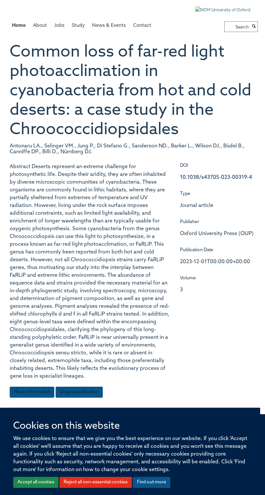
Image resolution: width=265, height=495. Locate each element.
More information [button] (32, 392)
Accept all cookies (35, 482)
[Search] (254, 26)
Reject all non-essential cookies (96, 482)
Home (19, 25)
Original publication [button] (79, 392)
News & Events (109, 25)
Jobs (59, 25)
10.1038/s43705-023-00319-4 (216, 177)
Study (78, 25)
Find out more (151, 482)
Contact (142, 25)
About (40, 25)
